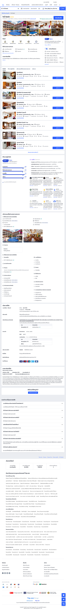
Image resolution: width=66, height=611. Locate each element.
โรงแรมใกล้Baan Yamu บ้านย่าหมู (12, 506)
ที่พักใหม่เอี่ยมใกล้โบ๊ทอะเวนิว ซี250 (46, 483)
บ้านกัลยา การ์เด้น (18, 491)
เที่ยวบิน (8, 4)
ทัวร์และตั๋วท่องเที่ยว (25, 4)
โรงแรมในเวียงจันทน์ (52, 549)
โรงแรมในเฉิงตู (23, 549)
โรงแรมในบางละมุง (15, 526)
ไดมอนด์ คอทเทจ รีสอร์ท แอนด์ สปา (12, 496)
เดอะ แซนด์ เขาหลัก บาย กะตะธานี (35, 542)
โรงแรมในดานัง (15, 552)
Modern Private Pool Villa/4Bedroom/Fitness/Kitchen (16, 478)
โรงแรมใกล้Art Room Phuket (28, 503)
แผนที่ (46, 4)
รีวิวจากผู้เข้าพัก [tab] (11, 69)
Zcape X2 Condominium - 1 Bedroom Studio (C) (29, 483)
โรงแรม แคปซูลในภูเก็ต (32, 511)
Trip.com (40, 457)
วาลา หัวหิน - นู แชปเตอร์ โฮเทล (48, 536)
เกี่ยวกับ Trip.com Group (27, 575)
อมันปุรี (37, 496)
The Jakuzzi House (9, 486)
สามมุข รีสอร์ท (32, 544)
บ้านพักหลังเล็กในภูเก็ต (16, 511)
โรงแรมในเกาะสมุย (37, 526)
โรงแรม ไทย (49, 457)
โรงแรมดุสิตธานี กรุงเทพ (41, 539)
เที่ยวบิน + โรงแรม (15, 4)
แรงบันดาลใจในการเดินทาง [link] (37, 4)
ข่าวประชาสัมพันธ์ (26, 567)
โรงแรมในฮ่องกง (9, 549)
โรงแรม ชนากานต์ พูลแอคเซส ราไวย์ (36, 491)
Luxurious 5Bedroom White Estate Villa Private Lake (31, 488)
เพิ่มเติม (4, 60)
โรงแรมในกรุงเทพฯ (54, 521)
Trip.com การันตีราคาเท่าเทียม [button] (47, 18)
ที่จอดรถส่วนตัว (37, 218)
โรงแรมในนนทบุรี (9, 521)
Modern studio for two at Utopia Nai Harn (46, 480)
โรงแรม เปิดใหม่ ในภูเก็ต (10, 514)
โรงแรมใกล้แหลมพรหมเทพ (40, 503)
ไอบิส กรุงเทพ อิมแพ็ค (44, 534)
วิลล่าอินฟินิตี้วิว (47, 486)
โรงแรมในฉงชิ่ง (42, 552)
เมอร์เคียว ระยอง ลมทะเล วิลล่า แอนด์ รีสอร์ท (24, 536)
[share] (63, 599)
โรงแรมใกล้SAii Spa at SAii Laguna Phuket (14, 503)
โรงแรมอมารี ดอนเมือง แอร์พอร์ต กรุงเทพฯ (14, 544)
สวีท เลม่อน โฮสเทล (33, 486)
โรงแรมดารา (47, 544)
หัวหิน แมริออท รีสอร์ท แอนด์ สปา (37, 531)
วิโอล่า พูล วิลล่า (40, 486)
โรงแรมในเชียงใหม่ (45, 526)
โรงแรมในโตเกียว (16, 549)
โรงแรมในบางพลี (37, 549)
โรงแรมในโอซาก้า (45, 549)
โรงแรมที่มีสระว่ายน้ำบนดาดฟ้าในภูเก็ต (13, 516)
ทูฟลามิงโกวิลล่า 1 (9, 480)
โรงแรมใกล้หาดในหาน (42, 501)
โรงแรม (44, 457)
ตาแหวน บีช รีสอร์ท (35, 534)
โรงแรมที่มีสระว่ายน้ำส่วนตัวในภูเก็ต (50, 514)
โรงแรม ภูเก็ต (55, 457)
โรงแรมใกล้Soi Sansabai (10, 501)
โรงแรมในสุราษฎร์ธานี (17, 521)
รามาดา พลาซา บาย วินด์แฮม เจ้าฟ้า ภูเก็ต (27, 496)
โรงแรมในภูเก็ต (33, 521)
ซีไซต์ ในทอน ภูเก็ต (54, 493)
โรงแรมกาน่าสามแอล (46, 488)
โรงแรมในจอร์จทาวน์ (45, 554)
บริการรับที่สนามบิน (7, 220)
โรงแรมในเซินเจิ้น (30, 554)
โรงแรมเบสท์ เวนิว (25, 491)
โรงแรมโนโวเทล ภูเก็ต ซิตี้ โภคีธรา (50, 491)
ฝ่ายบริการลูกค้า (5, 565)
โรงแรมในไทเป (8, 552)
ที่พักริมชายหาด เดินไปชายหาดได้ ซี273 (13, 488)
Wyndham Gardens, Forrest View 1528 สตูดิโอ (28, 480)
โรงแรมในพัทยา (23, 526)
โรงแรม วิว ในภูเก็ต (19, 514)
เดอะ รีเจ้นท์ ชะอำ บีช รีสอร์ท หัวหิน (29, 539)
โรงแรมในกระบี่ (8, 526)
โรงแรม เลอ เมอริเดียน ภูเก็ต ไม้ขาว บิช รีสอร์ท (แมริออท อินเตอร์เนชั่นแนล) (20, 493)
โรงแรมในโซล (28, 552)
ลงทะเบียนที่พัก (47, 571)
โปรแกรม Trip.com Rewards (49, 567)
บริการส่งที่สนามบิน (38, 222)
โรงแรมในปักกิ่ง (21, 552)
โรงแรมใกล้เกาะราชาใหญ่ (23, 506)
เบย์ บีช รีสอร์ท (25, 544)
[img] (14, 28)
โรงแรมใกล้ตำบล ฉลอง (33, 501)
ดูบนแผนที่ (47, 64)
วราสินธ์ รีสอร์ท (49, 539)
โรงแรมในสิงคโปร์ (34, 552)
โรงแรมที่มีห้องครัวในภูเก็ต (28, 514)
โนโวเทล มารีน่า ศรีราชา (40, 544)
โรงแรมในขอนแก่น (25, 521)
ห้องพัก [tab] (4, 69)
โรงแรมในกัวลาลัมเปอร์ (50, 552)
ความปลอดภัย (46, 575)
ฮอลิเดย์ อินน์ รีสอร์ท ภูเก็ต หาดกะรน (12, 483)
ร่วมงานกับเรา (25, 569)
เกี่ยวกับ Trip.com (26, 565)
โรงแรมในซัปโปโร (9, 554)
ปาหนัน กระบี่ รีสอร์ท (9, 542)
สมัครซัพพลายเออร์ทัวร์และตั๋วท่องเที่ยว (51, 573)
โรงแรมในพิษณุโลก (38, 524)
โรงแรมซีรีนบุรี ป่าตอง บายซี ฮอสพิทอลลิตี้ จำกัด (49, 496)
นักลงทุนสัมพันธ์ (47, 565)
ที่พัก (3, 4)
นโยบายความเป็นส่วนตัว (27, 573)
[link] (46, 2)
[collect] (63, 595)
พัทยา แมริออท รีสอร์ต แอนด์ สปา (50, 531)
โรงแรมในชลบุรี (8, 524)
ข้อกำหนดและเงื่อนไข (27, 571)
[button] (51, 2)
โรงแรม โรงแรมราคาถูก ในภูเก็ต (43, 511)
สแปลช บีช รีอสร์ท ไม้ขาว (39, 493)
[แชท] (63, 604)
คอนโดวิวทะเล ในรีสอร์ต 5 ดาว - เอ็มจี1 (21, 486)
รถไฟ (51, 4)
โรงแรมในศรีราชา (16, 524)
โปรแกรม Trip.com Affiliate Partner (50, 569)
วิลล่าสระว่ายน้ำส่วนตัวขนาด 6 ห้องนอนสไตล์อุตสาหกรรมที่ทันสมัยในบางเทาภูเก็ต (42, 478)
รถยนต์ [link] (55, 4)
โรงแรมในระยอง (40, 521)
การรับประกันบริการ (5, 567)
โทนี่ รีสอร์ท (6, 17)
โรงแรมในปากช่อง (31, 524)
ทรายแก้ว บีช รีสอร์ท (37, 536)
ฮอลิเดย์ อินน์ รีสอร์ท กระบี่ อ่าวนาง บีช (21, 542)
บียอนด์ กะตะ (47, 493)
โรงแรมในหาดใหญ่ (23, 524)
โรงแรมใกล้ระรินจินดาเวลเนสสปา (22, 501)
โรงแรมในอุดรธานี (47, 521)
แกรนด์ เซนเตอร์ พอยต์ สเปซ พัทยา (24, 534)
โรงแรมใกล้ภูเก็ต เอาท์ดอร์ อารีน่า (35, 506)
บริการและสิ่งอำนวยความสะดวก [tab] (23, 69)
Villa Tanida (15, 480)
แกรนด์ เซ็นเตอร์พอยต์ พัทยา (11, 531)
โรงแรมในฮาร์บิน (37, 554)
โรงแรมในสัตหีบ (54, 524)
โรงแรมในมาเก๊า (23, 554)
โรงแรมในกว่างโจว (30, 549)
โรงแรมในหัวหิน (30, 526)
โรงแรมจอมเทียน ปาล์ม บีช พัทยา (24, 531)
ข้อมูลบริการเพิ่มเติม (5, 569)
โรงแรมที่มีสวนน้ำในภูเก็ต (38, 514)
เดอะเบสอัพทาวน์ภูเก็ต (10, 491)
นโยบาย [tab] (34, 69)
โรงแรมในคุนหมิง (16, 554)
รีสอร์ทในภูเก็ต (24, 511)
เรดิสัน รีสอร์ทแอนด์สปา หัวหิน (11, 534)
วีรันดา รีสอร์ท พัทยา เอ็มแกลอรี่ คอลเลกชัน (14, 539)
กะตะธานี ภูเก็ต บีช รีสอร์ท (10, 536)
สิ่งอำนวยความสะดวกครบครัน (8, 53)
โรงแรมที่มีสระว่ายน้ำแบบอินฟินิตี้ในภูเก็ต (28, 516)
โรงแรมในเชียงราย (46, 524)
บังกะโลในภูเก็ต (8, 511)
